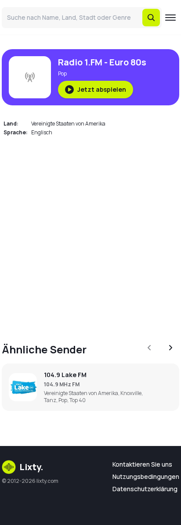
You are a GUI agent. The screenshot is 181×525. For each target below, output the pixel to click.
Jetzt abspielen (101, 89)
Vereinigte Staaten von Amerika (68, 123)
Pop (62, 73)
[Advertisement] (90, 234)
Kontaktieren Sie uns (142, 464)
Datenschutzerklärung (144, 489)
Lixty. (31, 467)
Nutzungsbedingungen (145, 476)
